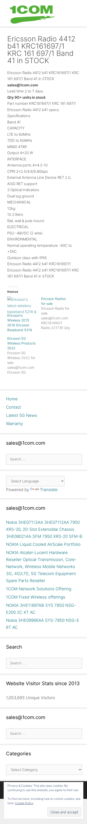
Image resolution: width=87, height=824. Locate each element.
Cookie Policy (24, 803)
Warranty (14, 423)
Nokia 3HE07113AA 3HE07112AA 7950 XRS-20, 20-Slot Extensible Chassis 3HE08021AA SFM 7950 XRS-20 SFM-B (44, 529)
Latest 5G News (21, 415)
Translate (49, 489)
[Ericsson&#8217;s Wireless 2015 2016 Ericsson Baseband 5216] (21, 304)
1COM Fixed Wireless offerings (35, 597)
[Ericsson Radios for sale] (58, 313)
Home (12, 399)
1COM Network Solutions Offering (38, 588)
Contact (13, 407)
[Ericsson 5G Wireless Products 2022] (24, 355)
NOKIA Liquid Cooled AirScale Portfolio (43, 544)
